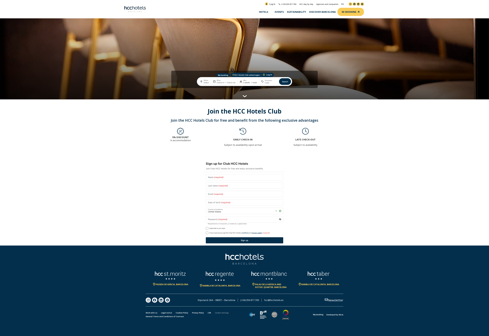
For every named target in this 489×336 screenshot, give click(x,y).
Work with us (151, 313)
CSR (209, 313)
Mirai (341, 314)
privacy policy (257, 233)
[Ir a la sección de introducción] (244, 95)
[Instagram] (350, 4)
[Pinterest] (362, 4)
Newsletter (335, 300)
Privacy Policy (198, 313)
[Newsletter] (326, 299)
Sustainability (296, 11)
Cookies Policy (182, 313)
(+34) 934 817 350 (249, 300)
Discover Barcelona (322, 11)
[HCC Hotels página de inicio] (135, 9)
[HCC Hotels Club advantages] (233, 75)
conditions (245, 233)
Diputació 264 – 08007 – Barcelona (216, 300)
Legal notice (166, 313)
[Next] (340, 139)
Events (279, 11)
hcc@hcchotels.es (273, 300)
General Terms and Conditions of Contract (165, 316)
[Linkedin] (358, 4)
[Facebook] (354, 4)
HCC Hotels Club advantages (247, 75)
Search (285, 82)
